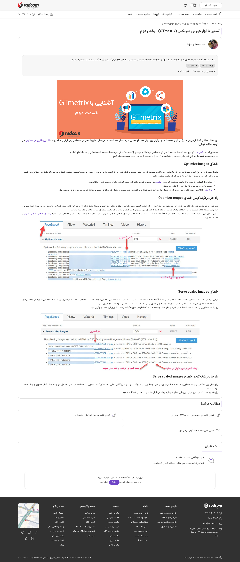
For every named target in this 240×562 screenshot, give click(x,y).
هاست (158, 182)
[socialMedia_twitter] (35, 533)
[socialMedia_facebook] (21, 533)
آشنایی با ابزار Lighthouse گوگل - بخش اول (92, 415)
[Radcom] (29, 5)
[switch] (194, 5)
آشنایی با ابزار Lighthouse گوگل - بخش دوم (196, 430)
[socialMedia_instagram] (28, 533)
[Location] (28, 527)
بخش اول (199, 152)
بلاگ (212, 23)
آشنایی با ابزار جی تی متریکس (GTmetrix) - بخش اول (192, 415)
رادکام (220, 23)
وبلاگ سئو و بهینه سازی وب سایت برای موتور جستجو (184, 23)
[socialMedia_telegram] (25, 539)
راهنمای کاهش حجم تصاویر (37, 214)
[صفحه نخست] (220, 14)
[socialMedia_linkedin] (31, 539)
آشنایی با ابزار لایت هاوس (37, 140)
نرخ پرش (208, 190)
